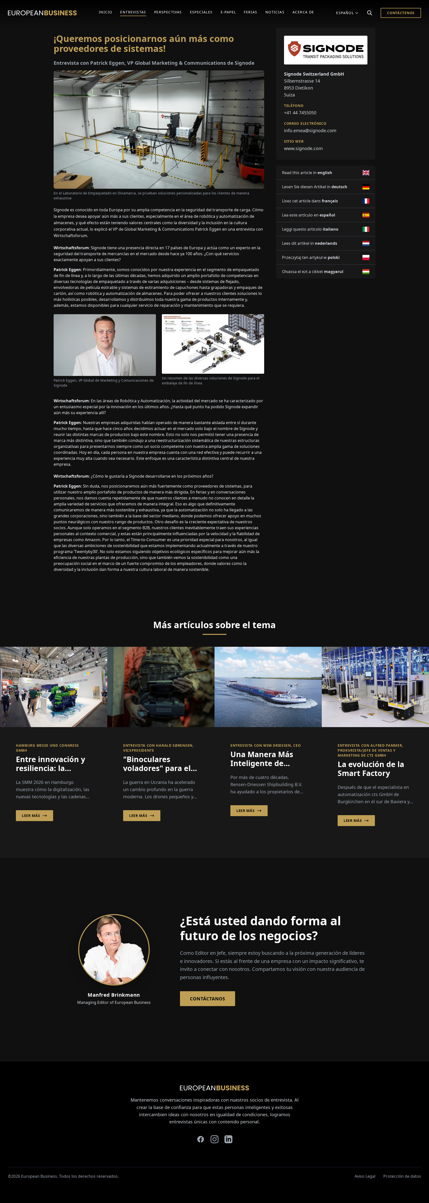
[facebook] (201, 1139)
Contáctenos (401, 12)
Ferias (250, 12)
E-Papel (228, 12)
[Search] (370, 13)
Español (345, 12)
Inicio (105, 12)
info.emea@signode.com (310, 130)
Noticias (275, 12)
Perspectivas (168, 12)
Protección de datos (402, 1176)
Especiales (201, 12)
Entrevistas (133, 12)
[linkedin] (228, 1139)
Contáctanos (207, 999)
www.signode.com (303, 148)
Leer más (31, 815)
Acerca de (303, 12)
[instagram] (214, 1139)
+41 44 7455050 (300, 113)
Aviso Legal (365, 1176)
